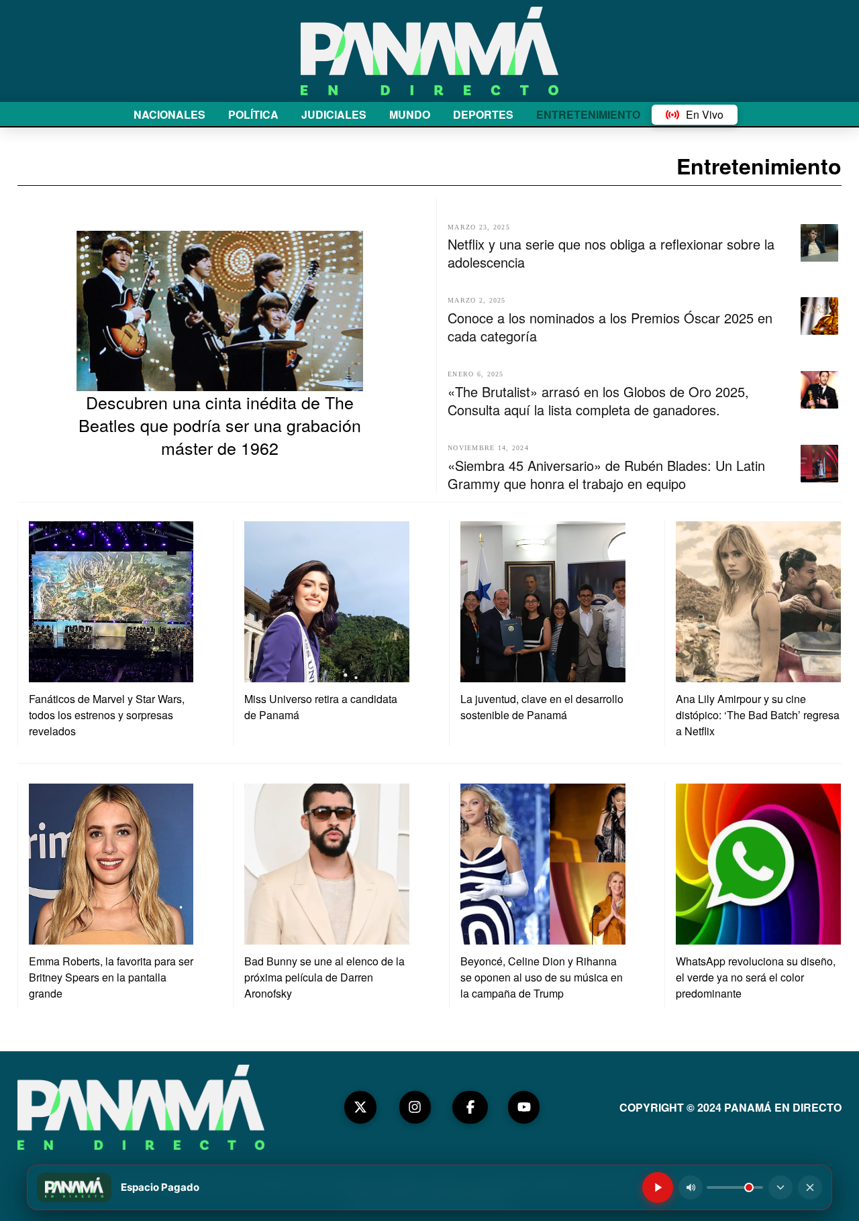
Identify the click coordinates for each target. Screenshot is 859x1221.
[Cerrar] (810, 1187)
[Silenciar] (690, 1187)
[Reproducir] (657, 1187)
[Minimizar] (780, 1187)
